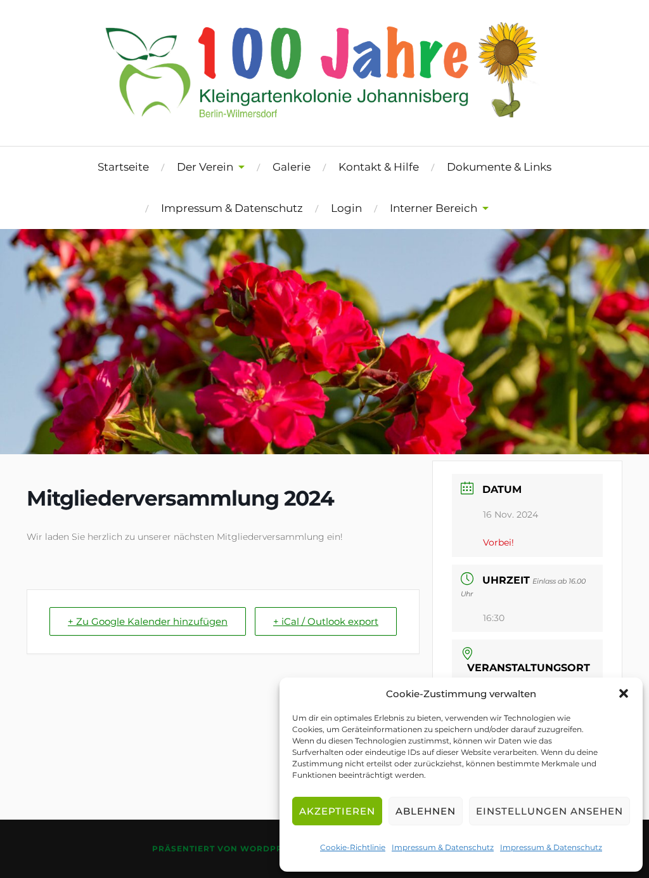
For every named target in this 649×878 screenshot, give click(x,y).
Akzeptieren (337, 811)
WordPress (270, 848)
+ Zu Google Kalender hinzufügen (148, 621)
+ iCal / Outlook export (325, 621)
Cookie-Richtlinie (352, 847)
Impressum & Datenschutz (443, 847)
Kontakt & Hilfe (378, 167)
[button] (623, 693)
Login (346, 208)
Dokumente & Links (499, 167)
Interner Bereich (433, 208)
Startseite (123, 167)
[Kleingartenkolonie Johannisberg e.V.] (324, 109)
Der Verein (205, 167)
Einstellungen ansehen (549, 811)
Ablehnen (425, 811)
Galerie (292, 167)
